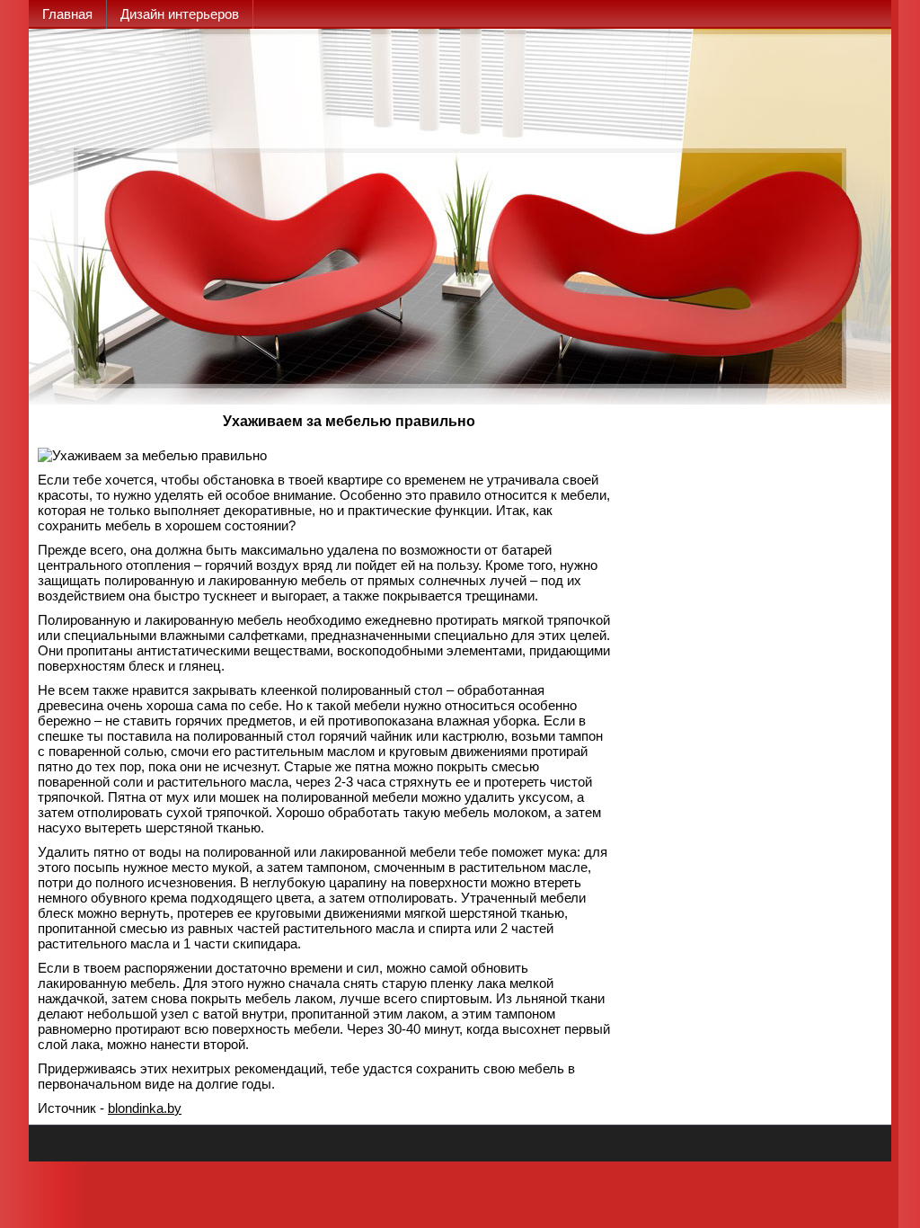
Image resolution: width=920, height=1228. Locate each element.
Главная (67, 14)
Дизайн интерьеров (179, 14)
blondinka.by (144, 1108)
